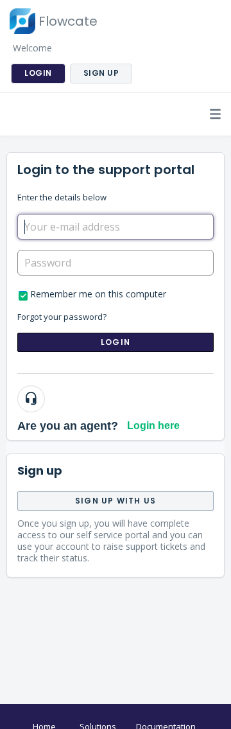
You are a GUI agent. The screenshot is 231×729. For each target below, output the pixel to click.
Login (115, 342)
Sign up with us (115, 500)
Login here (153, 425)
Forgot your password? (62, 316)
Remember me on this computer (98, 294)
